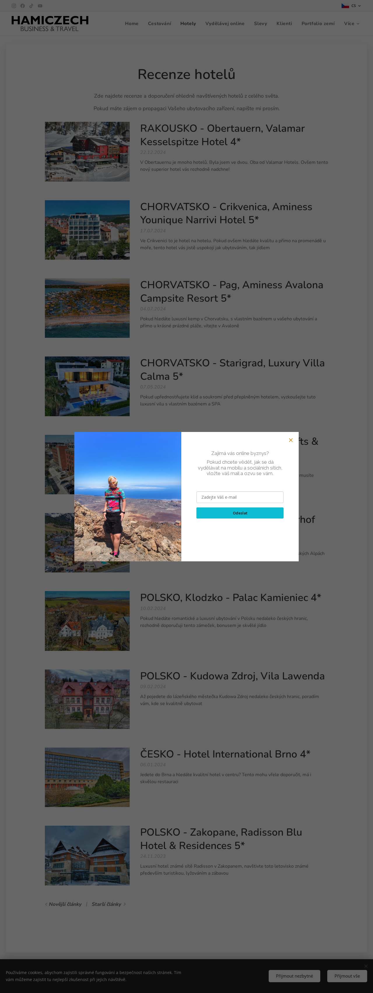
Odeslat (240, 513)
